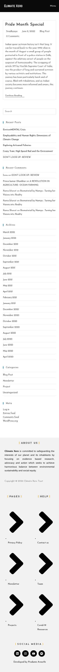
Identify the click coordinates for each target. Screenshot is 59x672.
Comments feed (11, 417)
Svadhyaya (11, 31)
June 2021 (7, 280)
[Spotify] (42, 653)
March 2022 (9, 232)
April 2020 (8, 357)
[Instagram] (25, 653)
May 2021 (7, 286)
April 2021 (8, 292)
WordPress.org (10, 421)
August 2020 (9, 333)
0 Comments (12, 36)
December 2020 (11, 309)
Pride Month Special (24, 25)
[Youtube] (33, 653)
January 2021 (9, 303)
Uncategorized (10, 393)
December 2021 (10, 244)
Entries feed (9, 413)
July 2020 (7, 339)
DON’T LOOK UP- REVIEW (17, 157)
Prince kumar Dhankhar (14, 181)
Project (6, 387)
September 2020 (11, 327)
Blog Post (45, 31)
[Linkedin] (17, 653)
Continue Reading (14, 95)
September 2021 (11, 262)
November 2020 (11, 315)
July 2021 (7, 274)
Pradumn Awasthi (37, 662)
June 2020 (8, 345)
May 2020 (8, 351)
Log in (6, 409)
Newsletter (8, 381)
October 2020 (10, 321)
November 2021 (10, 250)
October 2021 (9, 256)
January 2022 (9, 238)
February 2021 (10, 297)
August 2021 (9, 268)
